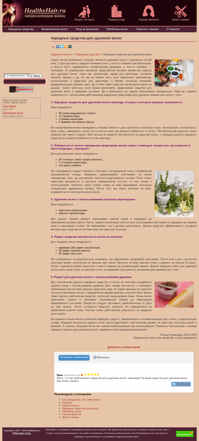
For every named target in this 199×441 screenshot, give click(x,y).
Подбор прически (149, 19)
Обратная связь (21, 433)
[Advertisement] (23, 53)
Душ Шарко (9, 106)
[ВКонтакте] (58, 46)
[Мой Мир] (70, 46)
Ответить (182, 384)
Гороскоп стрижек (147, 29)
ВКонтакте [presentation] (102, 357)
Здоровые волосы (61, 54)
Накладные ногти (13, 112)
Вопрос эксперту (84, 19)
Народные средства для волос (80, 408)
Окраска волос (70, 405)
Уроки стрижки (180, 19)
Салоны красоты (71, 414)
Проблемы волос (117, 29)
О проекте (173, 29)
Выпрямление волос (55, 29)
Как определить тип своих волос (81, 399)
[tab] (74, 358)
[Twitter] (62, 46)
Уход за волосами (87, 29)
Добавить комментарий (123, 347)
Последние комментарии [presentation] (74, 357)
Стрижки (67, 402)
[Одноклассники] (66, 46)
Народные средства (21, 29)
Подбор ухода (116, 19)
